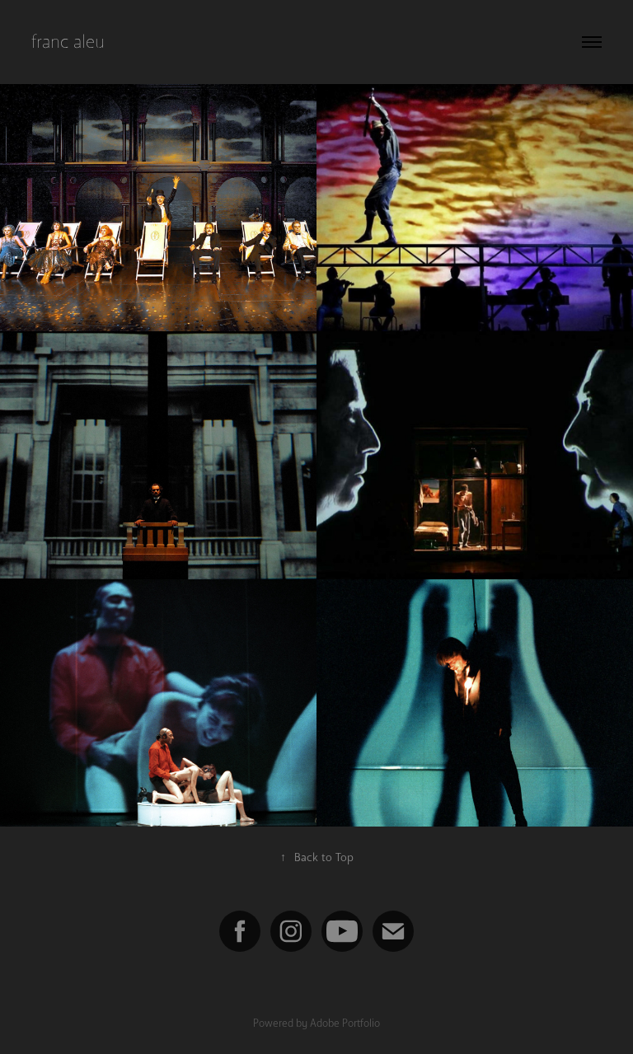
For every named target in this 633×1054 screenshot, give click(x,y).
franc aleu (68, 42)
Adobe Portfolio (345, 1023)
